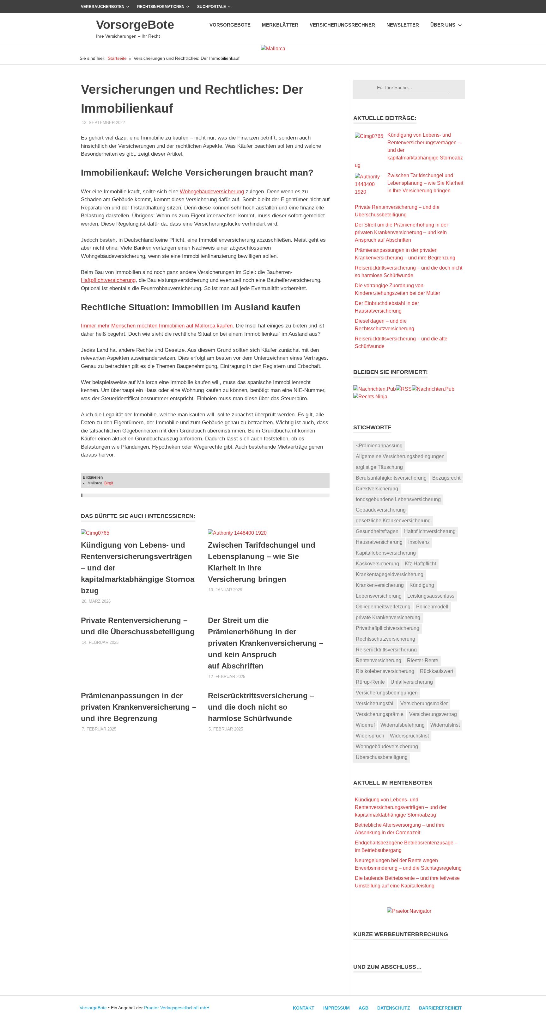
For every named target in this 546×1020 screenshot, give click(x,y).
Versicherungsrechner (342, 25)
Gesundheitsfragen (377, 531)
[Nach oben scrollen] (535, 1009)
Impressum (336, 1008)
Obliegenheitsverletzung (383, 606)
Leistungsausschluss (430, 596)
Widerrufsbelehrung (402, 725)
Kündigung (422, 585)
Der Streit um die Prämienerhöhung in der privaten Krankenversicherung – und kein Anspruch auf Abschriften (265, 643)
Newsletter (402, 25)
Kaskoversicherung (377, 563)
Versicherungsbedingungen (387, 692)
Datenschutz (393, 1008)
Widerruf (365, 725)
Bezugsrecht (446, 478)
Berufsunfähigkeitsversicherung (391, 478)
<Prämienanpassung (379, 445)
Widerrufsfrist (445, 725)
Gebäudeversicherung (381, 510)
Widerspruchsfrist (409, 735)
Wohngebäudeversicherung (212, 192)
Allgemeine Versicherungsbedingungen (400, 456)
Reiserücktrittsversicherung (386, 649)
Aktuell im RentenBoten (393, 783)
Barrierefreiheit (440, 1008)
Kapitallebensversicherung (386, 553)
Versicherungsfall (375, 703)
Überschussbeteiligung (382, 757)
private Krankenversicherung (388, 617)
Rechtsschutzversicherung (385, 639)
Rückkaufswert (436, 671)
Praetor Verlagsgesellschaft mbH (176, 1007)
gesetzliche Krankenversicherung (393, 520)
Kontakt (303, 1008)
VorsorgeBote (135, 24)
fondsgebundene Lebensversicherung (398, 499)
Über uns (442, 25)
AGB (363, 1008)
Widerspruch (370, 735)
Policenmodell (432, 606)
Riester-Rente (422, 660)
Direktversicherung (377, 488)
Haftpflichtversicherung (108, 280)
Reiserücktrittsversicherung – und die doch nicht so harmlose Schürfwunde (261, 707)
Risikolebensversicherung (385, 671)
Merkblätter (280, 25)
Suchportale (211, 6)
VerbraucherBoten (102, 6)
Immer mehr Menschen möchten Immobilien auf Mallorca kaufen (157, 326)
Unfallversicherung (412, 682)
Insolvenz (419, 542)
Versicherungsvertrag (433, 714)
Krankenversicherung (380, 585)
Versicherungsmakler (424, 703)
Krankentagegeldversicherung (389, 574)
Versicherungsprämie (379, 714)
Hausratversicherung (379, 542)
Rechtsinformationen (161, 6)
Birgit (108, 483)
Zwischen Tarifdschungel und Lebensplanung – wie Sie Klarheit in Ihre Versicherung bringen (425, 183)
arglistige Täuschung (379, 467)
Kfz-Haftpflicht (420, 563)
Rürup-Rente (370, 682)
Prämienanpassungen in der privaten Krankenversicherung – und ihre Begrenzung (138, 707)
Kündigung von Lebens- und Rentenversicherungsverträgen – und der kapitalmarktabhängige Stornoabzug (400, 807)
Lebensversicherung (379, 596)
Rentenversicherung (378, 660)
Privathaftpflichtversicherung (387, 628)
